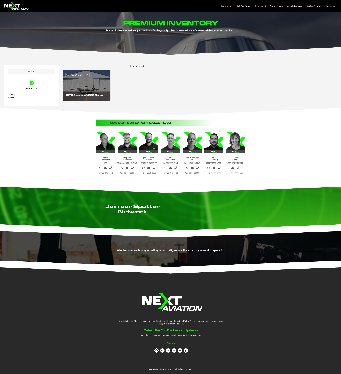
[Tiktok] (186, 350)
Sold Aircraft (260, 6)
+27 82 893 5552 (105, 173)
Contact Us (330, 6)
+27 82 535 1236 (149, 173)
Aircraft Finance (276, 6)
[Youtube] (180, 350)
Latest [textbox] (11, 97)
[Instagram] (168, 350)
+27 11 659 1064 (235, 173)
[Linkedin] (162, 350)
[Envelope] (105, 167)
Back (33, 71)
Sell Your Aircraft (244, 6)
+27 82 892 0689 (192, 173)
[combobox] (31, 98)
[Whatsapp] (100, 167)
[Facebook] (156, 350)
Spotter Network (314, 6)
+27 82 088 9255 (127, 173)
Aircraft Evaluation (295, 6)
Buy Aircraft (226, 6)
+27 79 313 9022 (170, 173)
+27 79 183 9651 (214, 173)
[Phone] (110, 167)
